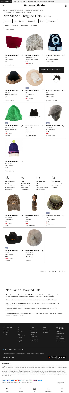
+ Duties (30, 63)
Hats (41, 10)
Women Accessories (31, 10)
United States (17, 382)
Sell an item (34, 337)
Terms (28, 353)
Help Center (46, 330)
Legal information (20, 353)
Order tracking (20, 331)
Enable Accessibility (6, 1)
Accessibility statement (9, 353)
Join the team (60, 338)
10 (60, 271)
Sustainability (60, 334)
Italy (31, 382)
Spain (28, 382)
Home (5, 10)
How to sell (34, 330)
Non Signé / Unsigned (16, 10)
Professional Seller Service (34, 340)
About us (58, 331)
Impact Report (60, 336)
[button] (65, 5)
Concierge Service (5, 333)
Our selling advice (34, 333)
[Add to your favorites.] (22, 55)
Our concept (6, 330)
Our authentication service (22, 336)
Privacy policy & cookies (37, 353)
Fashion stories (60, 341)
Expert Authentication (25, 182)
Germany (24, 382)
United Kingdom (9, 382)
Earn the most (56, 181)
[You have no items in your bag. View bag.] (65, 5)
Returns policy (20, 341)
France (3, 382)
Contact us (46, 332)
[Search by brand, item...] (3, 5)
